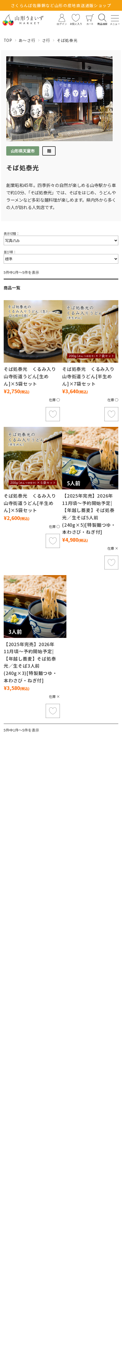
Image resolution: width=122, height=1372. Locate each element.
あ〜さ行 (27, 40)
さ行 (46, 40)
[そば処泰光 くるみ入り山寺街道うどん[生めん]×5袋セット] (35, 331)
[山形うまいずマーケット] (23, 19)
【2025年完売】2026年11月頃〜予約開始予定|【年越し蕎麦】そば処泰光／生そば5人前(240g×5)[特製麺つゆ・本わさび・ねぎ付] (89, 513)
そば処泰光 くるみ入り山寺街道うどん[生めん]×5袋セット (30, 376)
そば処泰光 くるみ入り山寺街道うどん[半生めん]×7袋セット (88, 376)
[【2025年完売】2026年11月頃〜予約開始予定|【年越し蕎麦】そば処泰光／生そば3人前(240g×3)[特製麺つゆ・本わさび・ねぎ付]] (35, 606)
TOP (8, 40)
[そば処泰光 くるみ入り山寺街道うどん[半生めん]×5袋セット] (35, 458)
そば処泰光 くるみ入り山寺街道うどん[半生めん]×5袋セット (30, 502)
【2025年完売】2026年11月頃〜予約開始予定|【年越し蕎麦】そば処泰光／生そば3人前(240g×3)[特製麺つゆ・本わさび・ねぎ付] (30, 662)
